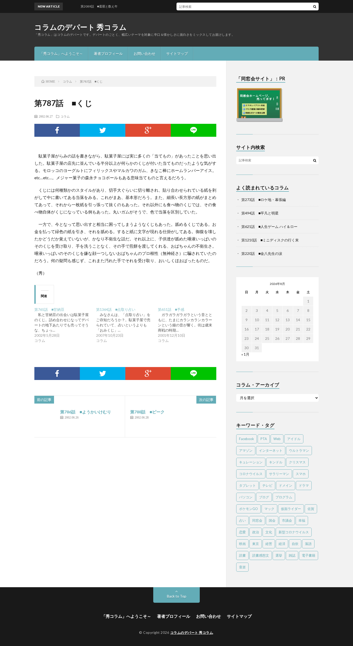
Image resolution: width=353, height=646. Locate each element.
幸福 (301, 520)
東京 (255, 544)
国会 (272, 520)
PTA (263, 439)
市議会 (287, 520)
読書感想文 (260, 555)
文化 (268, 532)
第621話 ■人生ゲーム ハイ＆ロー (269, 226)
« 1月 (245, 354)
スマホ (301, 474)
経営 (268, 544)
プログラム (283, 497)
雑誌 (292, 555)
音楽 (242, 567)
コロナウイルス (251, 474)
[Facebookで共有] (57, 130)
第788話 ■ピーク (147, 411)
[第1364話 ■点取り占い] (127, 325)
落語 (308, 544)
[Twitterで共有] (102, 130)
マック (269, 509)
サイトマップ (177, 53)
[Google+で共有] (148, 130)
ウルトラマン (299, 450)
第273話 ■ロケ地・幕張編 (263, 199)
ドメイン (285, 485)
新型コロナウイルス (294, 532)
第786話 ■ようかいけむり (85, 411)
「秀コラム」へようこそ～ (61, 53)
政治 (255, 532)
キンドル (275, 462)
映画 (242, 544)
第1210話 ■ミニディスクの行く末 (270, 240)
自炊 (295, 544)
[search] (315, 6)
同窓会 (257, 520)
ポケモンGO (248, 509)
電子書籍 (308, 555)
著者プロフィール (108, 53)
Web (277, 439)
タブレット (247, 485)
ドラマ (304, 485)
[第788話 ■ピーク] (204, 420)
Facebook (246, 439)
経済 (282, 544)
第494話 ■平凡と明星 (260, 213)
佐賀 (311, 509)
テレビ (267, 485)
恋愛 (242, 532)
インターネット (270, 450)
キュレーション (251, 462)
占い (242, 520)
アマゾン (245, 450)
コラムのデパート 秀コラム (80, 27)
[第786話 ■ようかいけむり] (46, 420)
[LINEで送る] (193, 130)
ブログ (264, 497)
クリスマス (297, 462)
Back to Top (176, 596)
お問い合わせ (144, 53)
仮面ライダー (291, 509)
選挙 (278, 555)
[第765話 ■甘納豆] (65, 325)
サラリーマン (279, 474)
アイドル (294, 439)
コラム (65, 116)
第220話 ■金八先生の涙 (261, 253)
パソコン (245, 497)
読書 (242, 555)
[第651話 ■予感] (189, 325)
